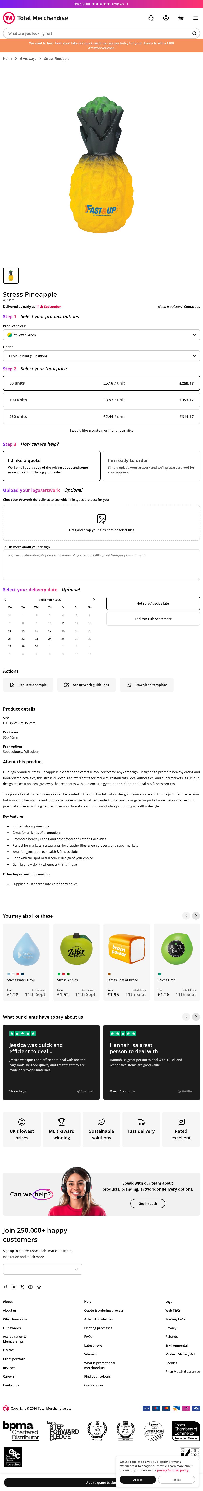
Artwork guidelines (98, 1319)
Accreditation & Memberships (14, 1339)
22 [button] (23, 639)
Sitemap (90, 1354)
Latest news (93, 1345)
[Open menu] (195, 18)
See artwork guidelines (91, 685)
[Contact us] (151, 18)
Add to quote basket (101, 1482)
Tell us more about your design (26, 547)
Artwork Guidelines (34, 499)
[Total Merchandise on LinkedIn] (39, 1287)
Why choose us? (15, 1319)
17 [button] (49, 631)
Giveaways (28, 58)
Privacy (170, 1328)
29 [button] (23, 646)
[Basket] (180, 18)
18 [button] (63, 631)
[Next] (196, 916)
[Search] (194, 33)
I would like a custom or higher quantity (101, 430)
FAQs (88, 1337)
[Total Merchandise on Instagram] (14, 1287)
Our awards (12, 1328)
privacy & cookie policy (172, 1470)
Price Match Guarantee (182, 1372)
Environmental (176, 1345)
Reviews (9, 1368)
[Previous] (186, 916)
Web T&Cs (173, 1310)
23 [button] (36, 639)
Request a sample (33, 685)
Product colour (14, 326)
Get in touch (148, 1203)
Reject (176, 1480)
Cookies (171, 1363)
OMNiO (8, 1350)
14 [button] (9, 631)
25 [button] (63, 639)
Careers (9, 1376)
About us (10, 1310)
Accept (137, 1480)
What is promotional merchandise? (99, 1365)
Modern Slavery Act (180, 1354)
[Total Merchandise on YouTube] (30, 1287)
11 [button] (63, 623)
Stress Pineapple (56, 58)
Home (7, 58)
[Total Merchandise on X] (22, 1287)
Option (8, 347)
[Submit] (76, 1269)
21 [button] (9, 639)
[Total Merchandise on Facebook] (5, 1287)
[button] (101, 33)
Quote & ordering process (104, 1310)
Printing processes (98, 1328)
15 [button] (23, 631)
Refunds (171, 1337)
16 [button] (36, 631)
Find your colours (97, 1376)
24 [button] (49, 639)
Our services (93, 1385)
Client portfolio (14, 1359)
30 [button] (36, 646)
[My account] (165, 18)
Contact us (192, 306)
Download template (151, 685)
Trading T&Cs (175, 1319)
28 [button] (9, 646)
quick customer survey (101, 43)
